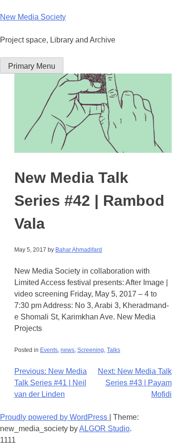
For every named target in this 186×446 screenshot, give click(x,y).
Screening (90, 350)
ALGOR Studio (104, 429)
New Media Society (33, 17)
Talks (113, 350)
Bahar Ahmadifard (78, 249)
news (67, 350)
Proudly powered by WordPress (54, 417)
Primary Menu (31, 66)
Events (49, 350)
